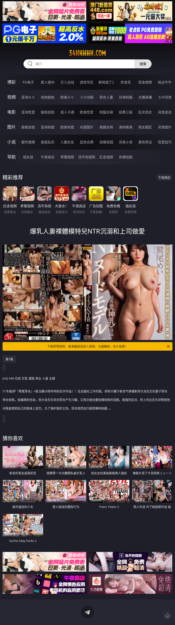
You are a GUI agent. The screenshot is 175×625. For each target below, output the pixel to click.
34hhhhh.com (87, 53)
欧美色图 (67, 127)
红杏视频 (106, 157)
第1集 (9, 359)
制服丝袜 (106, 112)
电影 (11, 112)
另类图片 (165, 127)
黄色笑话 (145, 142)
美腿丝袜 (106, 127)
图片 (11, 127)
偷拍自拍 (47, 112)
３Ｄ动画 (86, 97)
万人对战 (67, 82)
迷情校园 (106, 142)
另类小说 (126, 142)
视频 (11, 97)
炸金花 (126, 82)
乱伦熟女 (145, 112)
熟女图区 (145, 127)
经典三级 (126, 112)
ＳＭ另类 (165, 97)
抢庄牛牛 (165, 82)
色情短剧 (126, 157)
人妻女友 (67, 142)
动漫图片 (86, 127)
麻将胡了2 (106, 82)
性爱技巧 (165, 142)
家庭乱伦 (47, 142)
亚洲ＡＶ (28, 97)
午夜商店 (47, 157)
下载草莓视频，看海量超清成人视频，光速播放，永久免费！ (87, 346)
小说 (11, 142)
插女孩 (28, 157)
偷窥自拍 (28, 127)
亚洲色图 (47, 127)
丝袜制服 (126, 97)
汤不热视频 (86, 157)
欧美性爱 (86, 112)
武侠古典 (86, 142)
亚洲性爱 (28, 112)
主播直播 (145, 97)
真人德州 (47, 82)
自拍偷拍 (47, 97)
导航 (11, 157)
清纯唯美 (126, 127)
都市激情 (28, 142)
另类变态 (165, 112)
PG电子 (28, 82)
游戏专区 (86, 82)
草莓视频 (67, 157)
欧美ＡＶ (67, 97)
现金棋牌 (145, 82)
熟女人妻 (106, 97)
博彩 (11, 82)
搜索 (143, 64)
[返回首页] (167, 615)
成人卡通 (67, 112)
